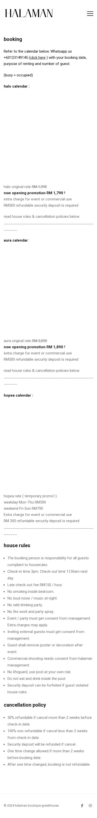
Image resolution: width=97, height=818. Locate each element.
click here (38, 57)
